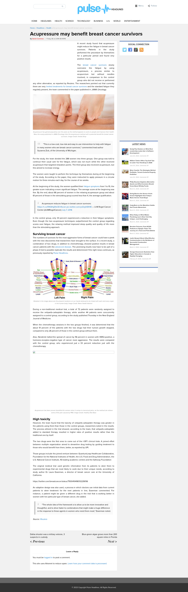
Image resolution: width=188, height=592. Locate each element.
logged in (48, 557)
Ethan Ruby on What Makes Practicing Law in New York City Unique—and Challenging (141, 217)
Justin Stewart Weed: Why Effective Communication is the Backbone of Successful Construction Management (142, 241)
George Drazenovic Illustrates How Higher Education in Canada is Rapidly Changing (142, 254)
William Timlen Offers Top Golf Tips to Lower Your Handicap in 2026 (142, 162)
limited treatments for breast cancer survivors (66, 86)
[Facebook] (130, 50)
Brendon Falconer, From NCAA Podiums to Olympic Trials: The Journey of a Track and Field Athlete (142, 229)
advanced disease (63, 247)
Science (69, 21)
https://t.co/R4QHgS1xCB (48, 207)
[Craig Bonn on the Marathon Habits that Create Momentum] (125, 208)
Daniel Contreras (38, 39)
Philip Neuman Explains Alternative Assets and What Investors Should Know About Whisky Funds (142, 184)
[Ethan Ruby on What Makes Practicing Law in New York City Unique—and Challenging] (125, 217)
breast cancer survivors (93, 65)
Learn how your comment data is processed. (87, 563)
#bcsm (63, 207)
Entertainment (132, 21)
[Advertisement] (54, 60)
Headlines (46, 21)
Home (34, 21)
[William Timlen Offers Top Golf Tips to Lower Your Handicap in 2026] (125, 162)
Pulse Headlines (60, 253)
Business (98, 21)
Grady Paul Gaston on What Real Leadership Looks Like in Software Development (142, 151)
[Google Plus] (136, 50)
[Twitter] (124, 50)
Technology (83, 21)
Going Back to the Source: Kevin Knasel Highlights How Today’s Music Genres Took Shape (141, 196)
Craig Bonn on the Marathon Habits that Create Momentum (142, 206)
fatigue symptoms (92, 186)
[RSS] (141, 50)
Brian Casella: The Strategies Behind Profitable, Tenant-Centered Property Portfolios (143, 172)
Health (58, 21)
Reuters (43, 519)
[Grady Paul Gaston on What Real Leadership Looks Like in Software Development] (125, 151)
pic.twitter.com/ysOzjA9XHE (79, 207)
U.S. (108, 21)
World (116, 21)
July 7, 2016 (67, 210)
